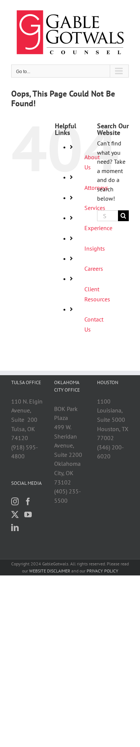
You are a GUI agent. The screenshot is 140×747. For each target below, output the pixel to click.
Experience (98, 228)
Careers (93, 268)
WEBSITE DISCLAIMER (49, 571)
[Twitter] (15, 514)
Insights (94, 248)
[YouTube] (28, 514)
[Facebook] (28, 501)
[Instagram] (15, 501)
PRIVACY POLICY (102, 571)
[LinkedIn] (15, 527)
